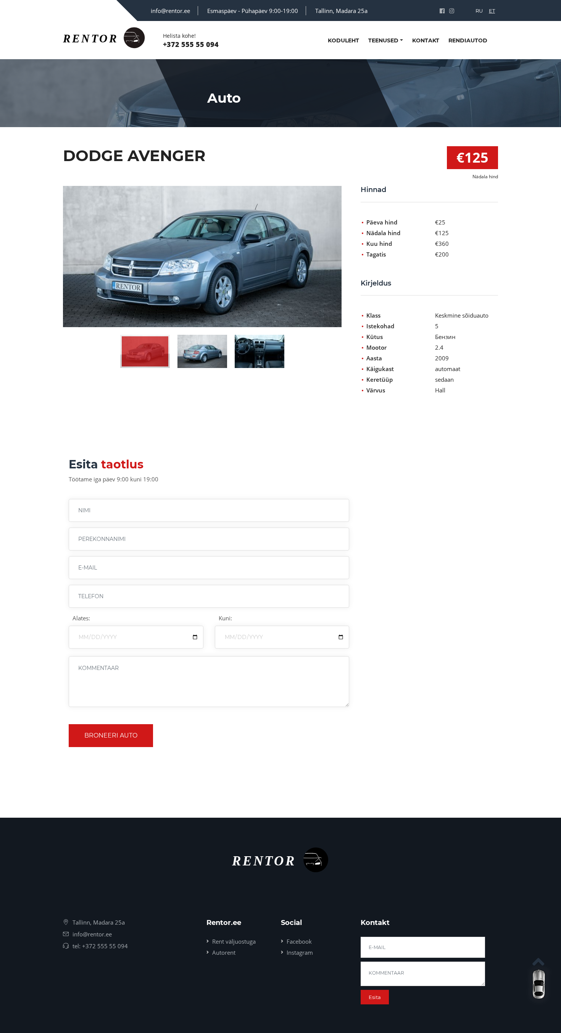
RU (479, 11)
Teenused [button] (383, 40)
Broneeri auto (110, 735)
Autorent (223, 952)
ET (492, 11)
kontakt (425, 40)
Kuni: (225, 618)
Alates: (81, 618)
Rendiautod (467, 40)
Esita (375, 997)
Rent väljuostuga (234, 941)
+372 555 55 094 (191, 44)
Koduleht (343, 40)
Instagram (300, 952)
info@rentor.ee (170, 11)
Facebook (299, 941)
